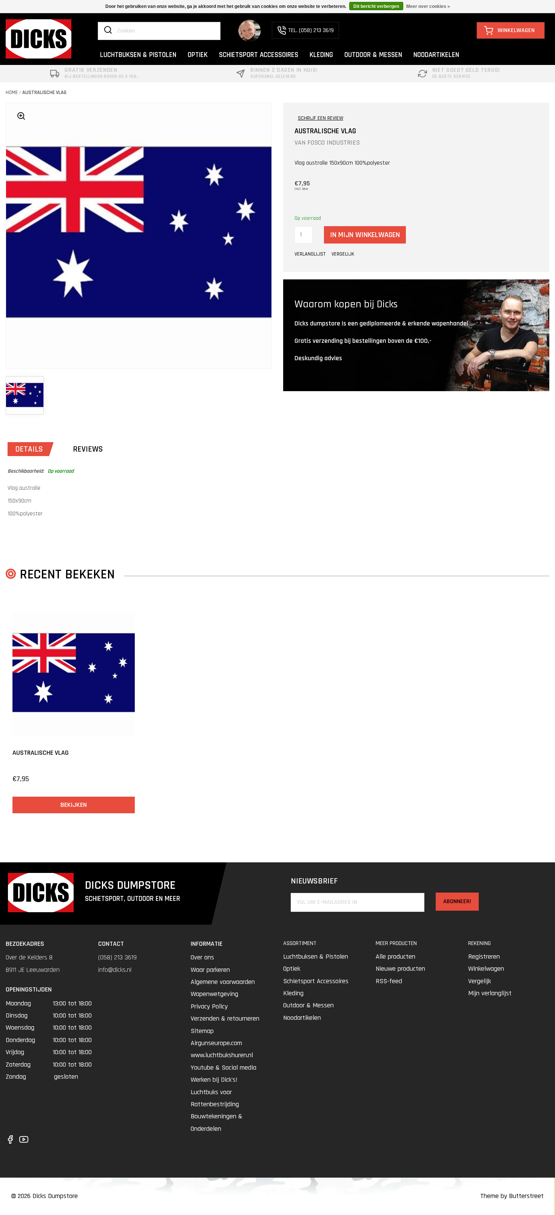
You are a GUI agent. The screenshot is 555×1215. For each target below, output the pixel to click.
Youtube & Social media (223, 1067)
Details (29, 449)
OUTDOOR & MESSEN (373, 55)
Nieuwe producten (400, 968)
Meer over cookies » (428, 6)
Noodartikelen (302, 1017)
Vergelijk (479, 981)
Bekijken (73, 804)
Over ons (202, 957)
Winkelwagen (486, 968)
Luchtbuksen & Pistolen (315, 956)
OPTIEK (198, 55)
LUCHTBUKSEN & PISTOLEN (138, 55)
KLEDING (321, 55)
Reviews (88, 449)
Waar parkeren (210, 969)
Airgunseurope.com (216, 1043)
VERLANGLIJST (309, 254)
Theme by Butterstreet (512, 1196)
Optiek (291, 968)
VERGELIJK (342, 254)
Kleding (293, 993)
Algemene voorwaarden (223, 982)
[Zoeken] (108, 30)
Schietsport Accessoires (315, 981)
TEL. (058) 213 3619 (311, 30)
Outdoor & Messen (308, 1005)
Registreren (484, 956)
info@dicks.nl (114, 969)
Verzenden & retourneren (225, 1018)
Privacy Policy (209, 1006)
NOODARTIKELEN (436, 55)
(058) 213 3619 (117, 957)
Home (12, 92)
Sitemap (202, 1031)
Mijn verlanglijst (490, 993)
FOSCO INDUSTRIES (333, 142)
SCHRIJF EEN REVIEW (320, 118)
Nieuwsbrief (314, 881)
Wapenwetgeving (214, 994)
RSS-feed (389, 981)
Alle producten (395, 956)
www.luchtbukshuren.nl (222, 1055)
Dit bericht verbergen (376, 6)
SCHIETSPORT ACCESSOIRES (258, 55)
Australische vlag (44, 92)
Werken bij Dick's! (214, 1079)
